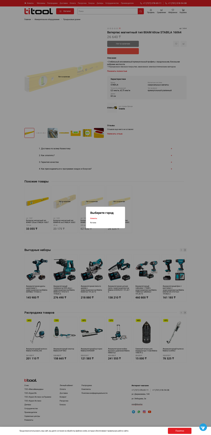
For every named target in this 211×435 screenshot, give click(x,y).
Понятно (179, 431)
